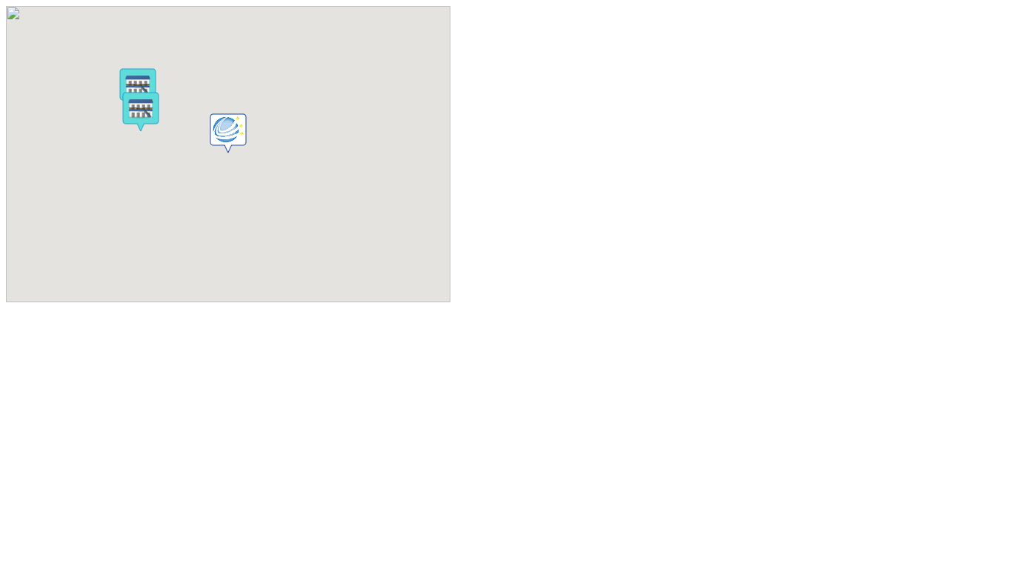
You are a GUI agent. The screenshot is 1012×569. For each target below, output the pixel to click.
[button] (228, 133)
